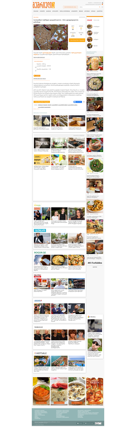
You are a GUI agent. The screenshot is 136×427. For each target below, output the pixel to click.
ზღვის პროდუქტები (40, 415)
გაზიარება (78, 101)
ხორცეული (59, 413)
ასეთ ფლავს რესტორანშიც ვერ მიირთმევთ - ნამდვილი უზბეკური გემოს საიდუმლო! (94, 259)
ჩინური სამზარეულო (61, 412)
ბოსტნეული (81, 415)
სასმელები (37, 418)
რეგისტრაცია (97, 2)
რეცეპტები (41, 402)
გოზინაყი (40, 104)
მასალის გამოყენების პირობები (41, 422)
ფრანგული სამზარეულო (84, 410)
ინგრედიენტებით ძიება (70, 7)
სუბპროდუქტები (60, 416)
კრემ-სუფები (38, 413)
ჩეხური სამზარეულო (83, 411)
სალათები (59, 415)
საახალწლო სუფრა (72, 104)
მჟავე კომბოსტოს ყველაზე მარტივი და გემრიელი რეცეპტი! (94, 75)
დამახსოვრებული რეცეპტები (93, 4)
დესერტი (45, 104)
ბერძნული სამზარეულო (62, 411)
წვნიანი (37, 417)
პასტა (36, 416)
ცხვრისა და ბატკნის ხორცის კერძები (87, 413)
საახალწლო (55, 104)
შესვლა (90, 2)
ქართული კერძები (39, 410)
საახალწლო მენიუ (62, 104)
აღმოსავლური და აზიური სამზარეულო (88, 412)
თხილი (49, 104)
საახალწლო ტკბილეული (44, 107)
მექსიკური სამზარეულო (41, 412)
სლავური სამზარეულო (41, 411)
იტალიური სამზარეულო (62, 410)
